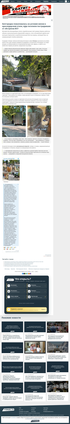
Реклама (45, 409)
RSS (20, 408)
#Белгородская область (21, 269)
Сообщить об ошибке (24, 411)
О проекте (33, 408)
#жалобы (13, 269)
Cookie (13, 417)
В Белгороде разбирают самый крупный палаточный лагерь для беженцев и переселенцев (20, 266)
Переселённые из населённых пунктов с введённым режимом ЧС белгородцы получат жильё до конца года (23, 261)
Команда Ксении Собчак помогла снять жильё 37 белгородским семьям (17, 265)
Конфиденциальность (48, 411)
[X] (24, 273)
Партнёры (45, 408)
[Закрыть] (52, 20)
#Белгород (7, 269)
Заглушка (33, 411)
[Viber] (30, 273)
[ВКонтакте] (22, 273)
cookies (29, 415)
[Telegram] (27, 273)
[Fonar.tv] (5, 1)
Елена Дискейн (48, 254)
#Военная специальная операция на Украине (38, 269)
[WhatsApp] (25, 273)
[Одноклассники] (29, 273)
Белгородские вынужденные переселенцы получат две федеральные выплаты (18, 263)
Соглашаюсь (35, 421)
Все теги (21, 409)
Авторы (33, 409)
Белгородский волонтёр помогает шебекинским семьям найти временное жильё (18, 262)
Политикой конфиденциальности (35, 419)
